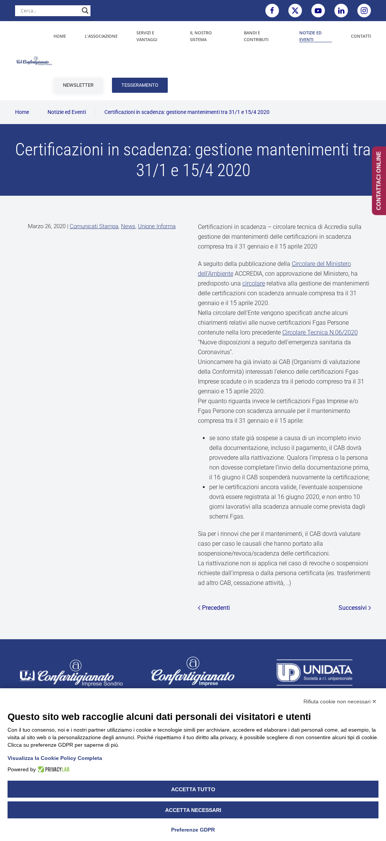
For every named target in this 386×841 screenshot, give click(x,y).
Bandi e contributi (256, 36)
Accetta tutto (193, 789)
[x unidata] (295, 10)
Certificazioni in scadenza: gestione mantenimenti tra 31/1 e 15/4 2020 (187, 112)
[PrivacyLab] (52, 769)
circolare (253, 283)
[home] (71, 672)
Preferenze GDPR (193, 830)
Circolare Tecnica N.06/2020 (320, 332)
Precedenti (216, 607)
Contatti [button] (361, 36)
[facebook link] (272, 10)
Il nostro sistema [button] (201, 36)
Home (60, 36)
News (128, 226)
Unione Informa (157, 226)
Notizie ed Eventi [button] (310, 36)
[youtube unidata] (318, 10)
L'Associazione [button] (101, 36)
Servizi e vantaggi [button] (146, 36)
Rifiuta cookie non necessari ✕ (340, 701)
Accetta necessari (193, 810)
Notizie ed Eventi (66, 112)
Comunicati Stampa (94, 226)
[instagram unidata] (364, 10)
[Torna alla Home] (34, 60)
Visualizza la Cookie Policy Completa (55, 758)
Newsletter (78, 85)
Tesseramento (139, 85)
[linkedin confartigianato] (341, 10)
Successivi (353, 607)
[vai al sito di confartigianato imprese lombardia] (193, 670)
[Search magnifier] (85, 10)
